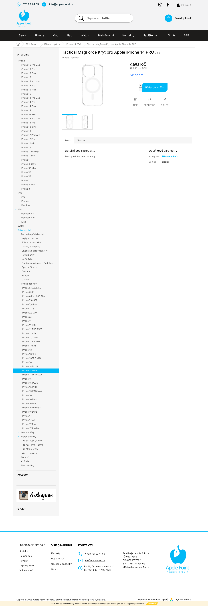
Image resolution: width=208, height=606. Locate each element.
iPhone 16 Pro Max (30, 64)
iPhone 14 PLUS (30, 366)
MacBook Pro (27, 217)
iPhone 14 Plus (28, 106)
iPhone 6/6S (28, 292)
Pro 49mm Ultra (30, 449)
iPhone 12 (26, 147)
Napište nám (26, 556)
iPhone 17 (27, 416)
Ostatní (25, 279)
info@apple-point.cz (95, 560)
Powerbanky (28, 255)
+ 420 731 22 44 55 (95, 553)
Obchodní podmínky (61, 564)
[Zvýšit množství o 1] (140, 85)
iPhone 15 (26, 93)
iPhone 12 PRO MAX (32, 341)
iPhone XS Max (28, 168)
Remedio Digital (159, 599)
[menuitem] (23, 35)
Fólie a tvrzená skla (31, 242)
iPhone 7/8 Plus (29, 304)
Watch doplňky (28, 436)
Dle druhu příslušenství (32, 234)
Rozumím (152, 603)
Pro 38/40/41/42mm (32, 440)
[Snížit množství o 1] (140, 89)
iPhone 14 (26, 110)
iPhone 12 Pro (28, 139)
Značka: (70, 57)
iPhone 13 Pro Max (30, 118)
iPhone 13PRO (29, 354)
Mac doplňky (27, 465)
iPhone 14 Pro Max (30, 97)
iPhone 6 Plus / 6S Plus (33, 296)
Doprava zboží (27, 565)
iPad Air (25, 201)
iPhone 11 (26, 159)
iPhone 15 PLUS (30, 382)
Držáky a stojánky (31, 246)
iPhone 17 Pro (29, 424)
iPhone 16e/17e (29, 411)
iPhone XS (26, 172)
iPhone (21, 60)
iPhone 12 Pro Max (30, 135)
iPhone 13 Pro (28, 122)
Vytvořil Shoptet (184, 599)
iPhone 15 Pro (28, 85)
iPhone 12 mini (28, 143)
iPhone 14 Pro (28, 102)
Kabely (25, 275)
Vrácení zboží (26, 570)
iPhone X (25, 180)
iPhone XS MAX (29, 312)
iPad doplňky (27, 432)
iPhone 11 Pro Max (30, 151)
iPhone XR (26, 176)
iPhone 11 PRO (29, 325)
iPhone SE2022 (28, 114)
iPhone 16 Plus (28, 73)
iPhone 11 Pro (28, 155)
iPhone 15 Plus (28, 89)
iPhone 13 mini (28, 126)
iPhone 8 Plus (28, 184)
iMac (23, 221)
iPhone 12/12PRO (30, 337)
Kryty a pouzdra (30, 238)
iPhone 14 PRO (29, 370)
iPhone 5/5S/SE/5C (31, 288)
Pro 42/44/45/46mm (32, 444)
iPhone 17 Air (28, 420)
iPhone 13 (26, 131)
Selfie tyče (27, 259)
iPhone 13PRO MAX (31, 358)
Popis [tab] (68, 140)
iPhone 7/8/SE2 (29, 300)
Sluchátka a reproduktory (35, 250)
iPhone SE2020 (28, 164)
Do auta (26, 271)
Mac (20, 209)
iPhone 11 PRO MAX (32, 329)
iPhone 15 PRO (29, 387)
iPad (20, 193)
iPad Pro (25, 205)
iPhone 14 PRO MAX (32, 374)
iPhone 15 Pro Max (30, 81)
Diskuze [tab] (81, 140)
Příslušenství (24, 230)
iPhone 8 (25, 188)
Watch (21, 226)
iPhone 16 (26, 77)
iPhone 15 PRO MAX (32, 391)
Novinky (24, 560)
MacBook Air (27, 213)
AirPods (25, 461)
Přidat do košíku (154, 87)
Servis (54, 569)
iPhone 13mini (29, 345)
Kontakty (24, 551)
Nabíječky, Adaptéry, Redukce (37, 263)
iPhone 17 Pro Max (31, 428)
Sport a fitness (29, 267)
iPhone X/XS (28, 308)
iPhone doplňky (29, 283)
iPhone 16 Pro (28, 69)
